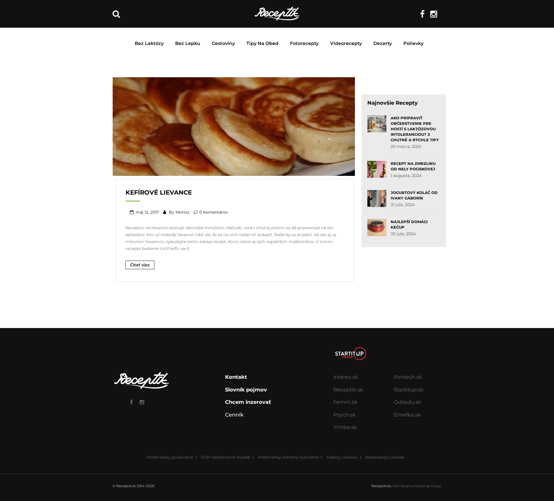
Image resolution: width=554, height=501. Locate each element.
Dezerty (382, 43)
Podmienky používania (170, 457)
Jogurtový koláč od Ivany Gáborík (414, 195)
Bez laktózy (149, 43)
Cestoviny (223, 43)
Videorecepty (346, 43)
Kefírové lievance (159, 192)
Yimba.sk (345, 427)
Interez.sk (345, 377)
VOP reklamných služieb (225, 457)
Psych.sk (344, 415)
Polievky (413, 43)
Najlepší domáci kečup (409, 224)
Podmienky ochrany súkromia (288, 457)
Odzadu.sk (407, 402)
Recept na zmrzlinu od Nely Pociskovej (413, 166)
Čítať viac (140, 265)
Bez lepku (187, 43)
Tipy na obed (262, 43)
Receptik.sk (348, 390)
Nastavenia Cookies (384, 457)
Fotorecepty (304, 43)
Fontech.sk (408, 377)
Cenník (234, 415)
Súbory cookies (341, 457)
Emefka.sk (407, 415)
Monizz (182, 212)
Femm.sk (345, 402)
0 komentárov (213, 212)
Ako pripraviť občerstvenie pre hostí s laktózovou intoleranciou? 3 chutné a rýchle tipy (415, 129)
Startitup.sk (409, 390)
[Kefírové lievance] (234, 126)
